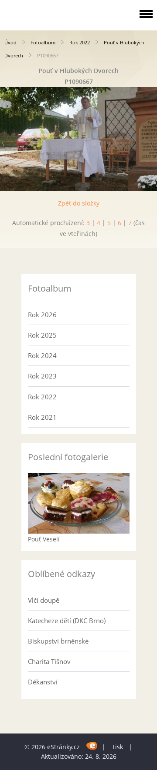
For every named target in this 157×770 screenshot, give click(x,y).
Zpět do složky (78, 203)
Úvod (10, 42)
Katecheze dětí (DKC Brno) (67, 620)
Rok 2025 (42, 335)
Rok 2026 (42, 314)
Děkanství (43, 681)
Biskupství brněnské (58, 641)
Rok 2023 (42, 376)
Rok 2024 (42, 355)
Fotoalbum (43, 42)
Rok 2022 (79, 42)
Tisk (117, 747)
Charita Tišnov (49, 661)
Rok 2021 (42, 417)
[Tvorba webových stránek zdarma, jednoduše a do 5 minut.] (92, 745)
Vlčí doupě (43, 600)
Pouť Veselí (44, 539)
